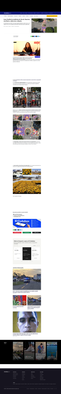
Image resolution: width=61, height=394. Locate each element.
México (26, 13)
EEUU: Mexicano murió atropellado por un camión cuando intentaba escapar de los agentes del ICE (25, 291)
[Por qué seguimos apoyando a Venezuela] (19, 300)
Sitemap (48, 388)
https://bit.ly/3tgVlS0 (18, 214)
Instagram (23, 374)
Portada (41, 373)
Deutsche (38, 13)
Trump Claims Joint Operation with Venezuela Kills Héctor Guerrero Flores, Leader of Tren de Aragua (25, 334)
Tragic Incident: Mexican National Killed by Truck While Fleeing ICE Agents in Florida (33, 307)
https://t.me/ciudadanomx (19, 215)
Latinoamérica (30, 13)
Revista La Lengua (42, 379)
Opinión (42, 13)
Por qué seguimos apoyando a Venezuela (18, 307)
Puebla (13, 26)
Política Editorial (15, 374)
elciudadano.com (17, 216)
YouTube (36, 232)
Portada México (16, 26)
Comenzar (18, 258)
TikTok (23, 378)
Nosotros (28, 388)
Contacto (14, 377)
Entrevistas (46, 13)
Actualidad (41, 374)
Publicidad (39, 388)
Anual (38, 245)
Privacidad (14, 378)
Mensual (34, 245)
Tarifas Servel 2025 (44, 388)
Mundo (21, 13)
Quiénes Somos (15, 373)
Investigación (51, 13)
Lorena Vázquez (15, 36)
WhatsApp (27, 232)
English (34, 13)
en (56, 388)
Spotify (23, 379)
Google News (17, 232)
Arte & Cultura (6, 26)
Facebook (23, 373)
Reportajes (41, 378)
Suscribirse (26, 258)
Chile (24, 13)
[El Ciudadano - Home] (7, 13)
